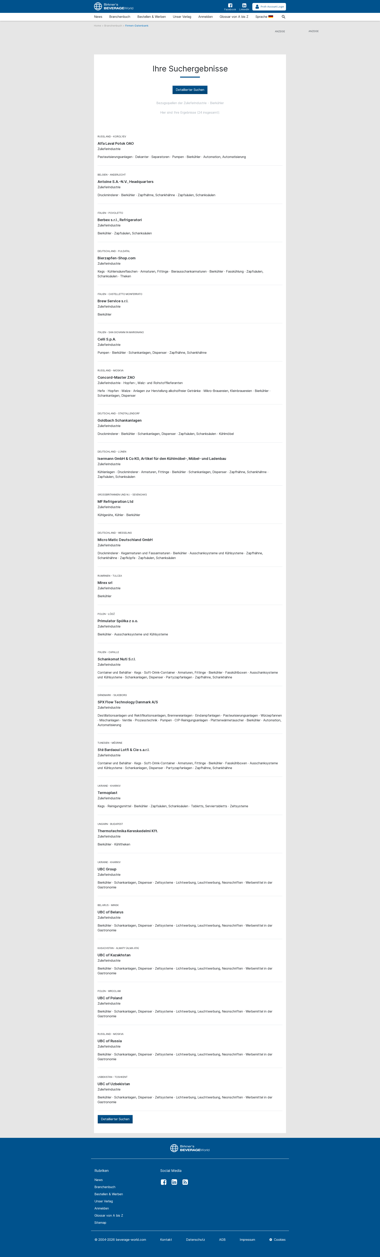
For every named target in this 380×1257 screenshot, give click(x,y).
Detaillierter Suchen (190, 90)
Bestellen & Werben (151, 17)
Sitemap (100, 1223)
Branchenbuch (119, 17)
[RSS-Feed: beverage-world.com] (184, 1182)
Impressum (247, 1240)
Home (98, 25)
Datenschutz (195, 1240)
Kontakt (166, 1240)
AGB (222, 1240)
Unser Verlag (182, 17)
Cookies (279, 1240)
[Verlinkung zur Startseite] (114, 6)
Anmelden (205, 17)
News (98, 17)
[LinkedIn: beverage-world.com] (173, 1182)
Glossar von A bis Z (234, 17)
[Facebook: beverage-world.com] (162, 1182)
